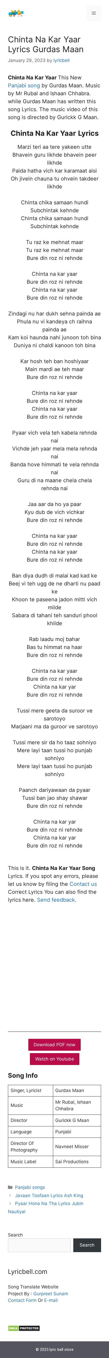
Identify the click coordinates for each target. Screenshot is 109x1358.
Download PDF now (54, 1044)
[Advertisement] (54, 966)
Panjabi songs (30, 1187)
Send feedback (56, 900)
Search (15, 1235)
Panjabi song (24, 85)
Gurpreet (42, 1293)
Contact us (83, 884)
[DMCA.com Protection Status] (24, 1330)
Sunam (60, 1293)
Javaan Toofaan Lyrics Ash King (49, 1195)
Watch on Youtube (54, 1059)
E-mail (51, 1300)
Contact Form (22, 1300)
